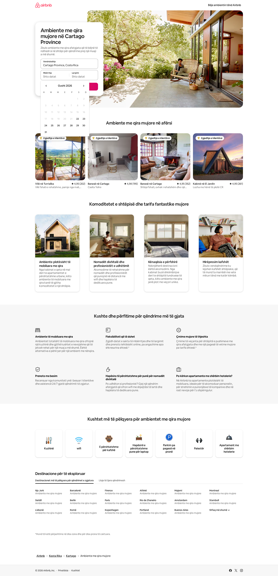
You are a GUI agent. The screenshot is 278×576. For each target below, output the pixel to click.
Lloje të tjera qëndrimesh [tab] (112, 480)
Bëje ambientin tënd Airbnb (224, 5)
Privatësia (63, 570)
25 (52, 125)
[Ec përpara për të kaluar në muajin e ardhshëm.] (84, 86)
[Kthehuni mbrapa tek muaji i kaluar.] (46, 86)
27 (64, 125)
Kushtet (75, 570)
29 (77, 125)
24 (45, 125)
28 (71, 125)
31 (46, 132)
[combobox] (69, 65)
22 (77, 118)
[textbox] (55, 77)
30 (83, 125)
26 (58, 125)
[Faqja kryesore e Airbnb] (43, 5)
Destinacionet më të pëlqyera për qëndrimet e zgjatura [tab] (64, 480)
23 (84, 118)
